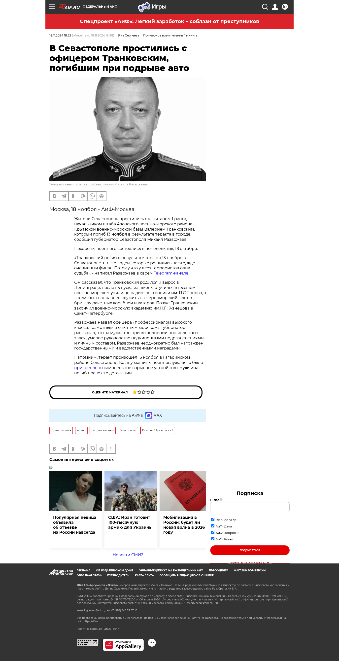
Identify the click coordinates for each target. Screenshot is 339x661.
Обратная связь (89, 575)
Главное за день (228, 520)
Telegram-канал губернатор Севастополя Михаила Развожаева (98, 184)
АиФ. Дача (224, 526)
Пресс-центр (218, 570)
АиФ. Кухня (224, 539)
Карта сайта (144, 575)
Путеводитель (118, 575)
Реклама (83, 570)
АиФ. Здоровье (227, 533)
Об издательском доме (114, 570)
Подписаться (250, 550)
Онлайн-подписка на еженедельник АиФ (171, 570)
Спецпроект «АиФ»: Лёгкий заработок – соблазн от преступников (169, 21)
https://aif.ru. (90, 621)
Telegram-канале (171, 273)
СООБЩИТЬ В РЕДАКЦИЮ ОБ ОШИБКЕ (187, 575)
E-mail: (216, 500)
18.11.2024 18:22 (60, 35)
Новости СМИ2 (128, 555)
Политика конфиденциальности (98, 628)
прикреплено (89, 367)
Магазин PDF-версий (250, 570)
